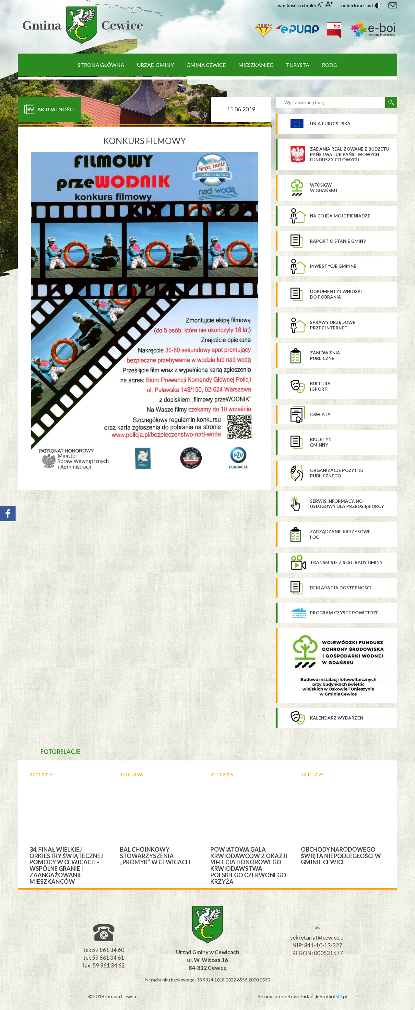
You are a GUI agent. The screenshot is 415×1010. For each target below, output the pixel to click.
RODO (330, 65)
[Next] (402, 824)
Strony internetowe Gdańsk (289, 996)
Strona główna (101, 65)
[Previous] (12, 824)
